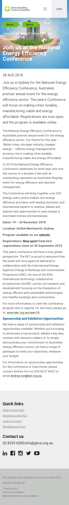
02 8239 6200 (13, 443)
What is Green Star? (13, 410)
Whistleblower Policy (14, 426)
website (44, 235)
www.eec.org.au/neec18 (23, 312)
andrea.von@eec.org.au (26, 376)
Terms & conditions (14, 492)
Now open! (30, 241)
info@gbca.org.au (38, 443)
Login (59, 8)
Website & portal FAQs (15, 415)
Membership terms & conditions (20, 496)
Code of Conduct (12, 421)
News (10, 24)
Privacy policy (10, 488)
